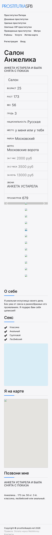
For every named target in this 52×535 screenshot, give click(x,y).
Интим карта (31, 35)
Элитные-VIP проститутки (18, 27)
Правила (8, 531)
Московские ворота (23, 150)
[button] (7, 203)
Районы (8, 35)
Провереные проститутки (17, 31)
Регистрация (11, 41)
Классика (14, 327)
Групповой (15, 335)
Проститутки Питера (15, 15)
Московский (25, 139)
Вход (23, 41)
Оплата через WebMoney (26, 531)
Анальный (15, 331)
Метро (37, 31)
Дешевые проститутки (16, 19)
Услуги (18, 35)
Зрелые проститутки (15, 23)
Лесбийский (16, 339)
